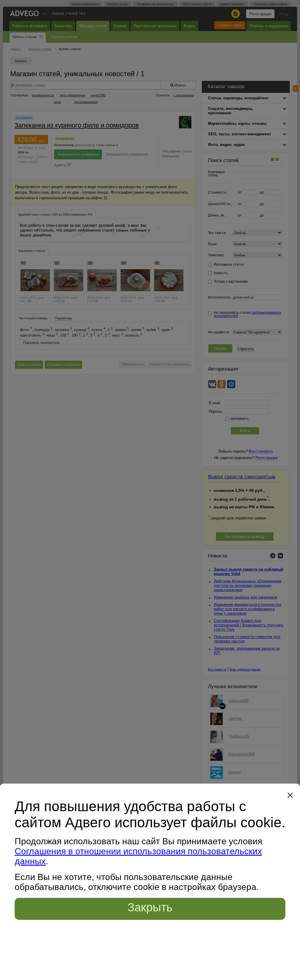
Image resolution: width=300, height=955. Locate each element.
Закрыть (150, 907)
